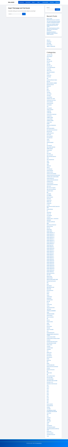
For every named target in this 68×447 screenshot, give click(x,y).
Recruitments (49, 357)
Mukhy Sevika (49, 276)
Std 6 (48, 394)
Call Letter (52, 2)
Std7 (48, 402)
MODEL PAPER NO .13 (50, 234)
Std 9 (48, 399)
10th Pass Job (49, 61)
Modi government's (50, 273)
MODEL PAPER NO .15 (50, 237)
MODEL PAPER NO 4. (50, 251)
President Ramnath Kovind (52, 341)
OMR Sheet (49, 309)
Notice (48, 295)
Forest (48, 139)
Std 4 (48, 391)
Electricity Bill (49, 131)
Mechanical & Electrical (51, 224)
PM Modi (48, 327)
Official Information (51, 307)
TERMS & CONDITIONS (51, 46)
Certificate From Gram (51, 100)
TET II (48, 416)
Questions (49, 349)
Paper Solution (49, 315)
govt (48, 151)
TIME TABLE (49, 420)
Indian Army (49, 200)
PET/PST (48, 324)
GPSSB (48, 162)
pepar (48, 323)
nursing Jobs (49, 304)
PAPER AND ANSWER (50, 313)
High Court (49, 186)
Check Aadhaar (50, 101)
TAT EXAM (48, 408)
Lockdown (49, 217)
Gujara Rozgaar (50, 170)
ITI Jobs (48, 204)
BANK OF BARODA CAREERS (52, 83)
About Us (48, 40)
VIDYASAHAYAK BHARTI (51, 427)
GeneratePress (39, 443)
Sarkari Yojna (49, 372)
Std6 (48, 400)
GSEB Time (49, 165)
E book (48, 126)
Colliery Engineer (50, 109)
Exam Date (49, 134)
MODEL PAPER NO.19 (50, 263)
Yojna (48, 436)
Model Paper (49, 229)
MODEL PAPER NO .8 (50, 243)
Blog (47, 87)
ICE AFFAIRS (49, 193)
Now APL (48, 301)
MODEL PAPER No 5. (50, 252)
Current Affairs (50, 119)
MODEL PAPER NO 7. (50, 254)
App (47, 78)
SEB (47, 374)
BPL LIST (48, 90)
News (38, 2)
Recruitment (28, 2)
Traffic (48, 422)
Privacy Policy (49, 44)
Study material (45, 2)
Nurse (48, 302)
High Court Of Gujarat (51, 187)
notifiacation (49, 296)
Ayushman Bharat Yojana (52, 79)
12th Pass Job (49, 65)
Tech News (49, 413)
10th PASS (48, 59)
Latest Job (49, 213)
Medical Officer (50, 226)
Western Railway (50, 432)
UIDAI (48, 424)
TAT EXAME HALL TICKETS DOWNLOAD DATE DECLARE (52, 411)
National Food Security (51, 281)
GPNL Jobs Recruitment (51, 156)
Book (48, 89)
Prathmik (48, 340)
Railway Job (49, 352)
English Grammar (50, 133)
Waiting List (49, 431)
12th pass (57, 2)
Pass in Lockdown (50, 317)
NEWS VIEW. (49, 288)
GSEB (48, 164)
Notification (49, 298)
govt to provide (50, 154)
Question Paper (50, 347)
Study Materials (50, 405)
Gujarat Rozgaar (50, 183)
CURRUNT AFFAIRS (50, 120)
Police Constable (50, 329)
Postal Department (50, 332)
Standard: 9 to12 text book (52, 383)
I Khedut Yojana (50, 190)
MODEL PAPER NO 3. (50, 249)
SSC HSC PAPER (50, 377)
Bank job (48, 81)
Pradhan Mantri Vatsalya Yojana (53, 338)
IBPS (47, 192)
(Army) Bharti (49, 56)
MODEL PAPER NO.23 (50, 268)
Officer (48, 306)
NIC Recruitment (50, 290)
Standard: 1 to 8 (50, 382)
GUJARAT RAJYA (50, 181)
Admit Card (49, 70)
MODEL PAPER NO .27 (50, 242)
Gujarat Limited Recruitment (52, 179)
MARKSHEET (49, 220)
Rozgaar (48, 368)
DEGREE (48, 123)
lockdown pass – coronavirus (52, 218)
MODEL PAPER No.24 (50, 270)
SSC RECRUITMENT (50, 379)
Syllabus (48, 407)
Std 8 (48, 397)
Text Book (48, 417)
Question (48, 346)
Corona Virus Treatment (51, 114)
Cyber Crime (49, 122)
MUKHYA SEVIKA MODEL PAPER (52, 279)
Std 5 (48, 393)
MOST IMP (48, 274)
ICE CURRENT (49, 195)
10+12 (48, 58)
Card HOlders (49, 97)
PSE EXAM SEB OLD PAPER (51, 343)
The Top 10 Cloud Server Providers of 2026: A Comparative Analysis (53, 22)
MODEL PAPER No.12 (50, 259)
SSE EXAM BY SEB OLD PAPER (52, 380)
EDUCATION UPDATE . (51, 128)
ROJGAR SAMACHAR (50, 365)
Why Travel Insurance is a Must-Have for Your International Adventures (53, 29)
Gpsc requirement (50, 159)
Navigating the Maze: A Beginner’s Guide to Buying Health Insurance (52, 33)
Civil (47, 106)
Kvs (47, 210)
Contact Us (49, 41)
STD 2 (48, 388)
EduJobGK (11, 2)
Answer (48, 73)
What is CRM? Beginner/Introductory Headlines (53, 19)
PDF (47, 318)
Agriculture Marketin (51, 72)
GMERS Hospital (50, 148)
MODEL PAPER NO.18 (50, 262)
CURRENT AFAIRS (50, 117)
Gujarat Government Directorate (53, 175)
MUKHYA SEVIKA (50, 277)
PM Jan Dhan (49, 326)
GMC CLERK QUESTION (51, 147)
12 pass (48, 62)
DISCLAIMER (49, 43)
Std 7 (48, 396)
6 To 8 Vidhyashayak (51, 67)
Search (48, 7)
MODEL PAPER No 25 (50, 248)
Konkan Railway (50, 209)
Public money (49, 344)
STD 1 (48, 385)
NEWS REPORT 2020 (50, 287)
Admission (49, 69)
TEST (47, 414)
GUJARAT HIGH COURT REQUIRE (52, 176)
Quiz (47, 350)
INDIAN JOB (49, 201)
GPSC (48, 158)
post (47, 331)
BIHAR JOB (49, 86)
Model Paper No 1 (50, 245)
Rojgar (48, 363)
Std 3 (48, 390)
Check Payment (50, 103)
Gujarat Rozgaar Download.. (52, 184)
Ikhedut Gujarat (50, 197)
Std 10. (48, 386)
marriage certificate (51, 221)
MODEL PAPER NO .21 (50, 240)
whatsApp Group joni (51, 434)
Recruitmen (49, 354)
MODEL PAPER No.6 (50, 271)
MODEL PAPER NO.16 (50, 260)
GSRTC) (48, 167)
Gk (47, 143)
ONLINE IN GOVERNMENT (51, 310)
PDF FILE (48, 320)
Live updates (49, 215)
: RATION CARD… (50, 54)
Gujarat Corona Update (51, 173)
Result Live (49, 360)
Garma (48, 140)
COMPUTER (49, 111)
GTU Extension (49, 168)
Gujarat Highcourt (50, 178)
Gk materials (49, 145)
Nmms (48, 292)
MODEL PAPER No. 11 (50, 256)
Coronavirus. (49, 115)
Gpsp (48, 161)
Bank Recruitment (50, 84)
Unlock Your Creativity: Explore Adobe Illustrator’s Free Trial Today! (53, 25)
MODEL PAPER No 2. (50, 246)
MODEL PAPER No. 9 (50, 257)
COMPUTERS (49, 112)
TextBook (48, 419)
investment (49, 203)
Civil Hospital (49, 108)
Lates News (49, 212)
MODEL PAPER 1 (49, 231)
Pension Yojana (50, 321)
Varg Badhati (49, 425)
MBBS (48, 223)
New (47, 282)
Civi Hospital (49, 104)
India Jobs (49, 198)
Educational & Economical (52, 129)
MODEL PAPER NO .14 (50, 235)
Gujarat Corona (50, 172)
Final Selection (49, 137)
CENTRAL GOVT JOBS (51, 98)
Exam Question (50, 136)
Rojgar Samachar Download (52, 366)
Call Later (48, 92)
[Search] (24, 14)
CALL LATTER (49, 94)
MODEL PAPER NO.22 (50, 267)
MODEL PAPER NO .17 (50, 238)
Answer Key (49, 75)
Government (21, 2)
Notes (48, 293)
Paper (48, 312)
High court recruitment (51, 189)
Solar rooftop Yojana (51, 375)
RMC (47, 361)
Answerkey (49, 76)
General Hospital (50, 142)
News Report (49, 285)
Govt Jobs (49, 153)
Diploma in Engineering (51, 125)
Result (33, 2)
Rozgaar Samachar (50, 369)
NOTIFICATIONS (50, 299)
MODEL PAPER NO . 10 (51, 232)
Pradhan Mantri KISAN (51, 336)
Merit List (48, 227)
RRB (47, 371)
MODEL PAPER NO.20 (50, 265)
